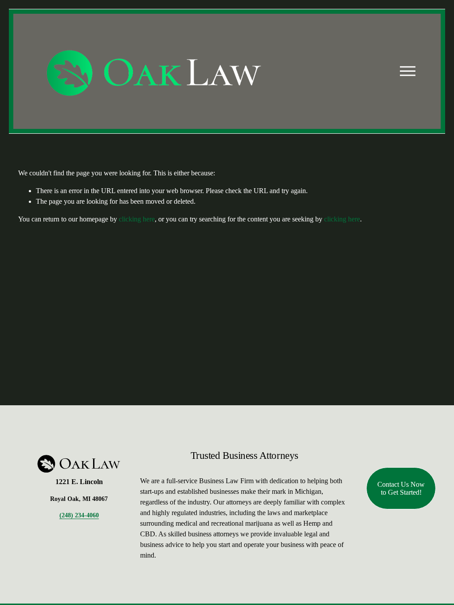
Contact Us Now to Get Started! (401, 488)
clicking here (137, 219)
